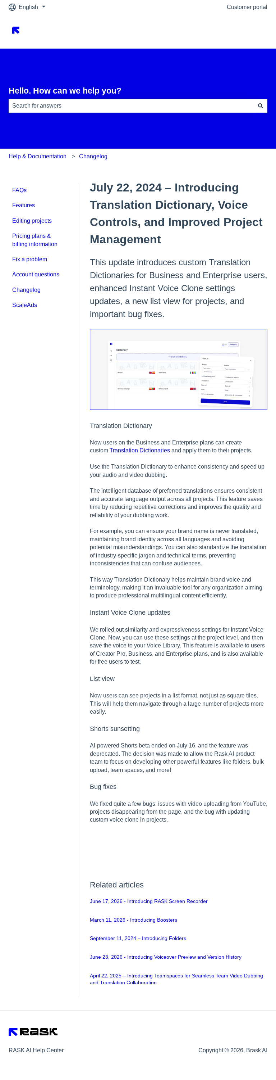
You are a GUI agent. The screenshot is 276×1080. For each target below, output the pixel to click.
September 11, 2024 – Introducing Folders (138, 938)
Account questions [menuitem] (35, 274)
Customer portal (247, 7)
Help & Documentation (37, 156)
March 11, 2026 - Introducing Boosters (133, 920)
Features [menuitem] (23, 205)
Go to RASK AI (241, 31)
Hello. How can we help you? (65, 90)
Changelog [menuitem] (26, 290)
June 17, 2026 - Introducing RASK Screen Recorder (149, 901)
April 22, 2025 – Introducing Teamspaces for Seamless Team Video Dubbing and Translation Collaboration (176, 979)
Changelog (93, 156)
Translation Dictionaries (140, 450)
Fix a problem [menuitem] (29, 259)
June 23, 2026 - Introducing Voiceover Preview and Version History (166, 957)
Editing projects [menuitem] (32, 221)
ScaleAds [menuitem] (24, 305)
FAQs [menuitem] (19, 190)
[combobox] (131, 106)
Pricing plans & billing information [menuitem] (35, 240)
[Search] (260, 106)
